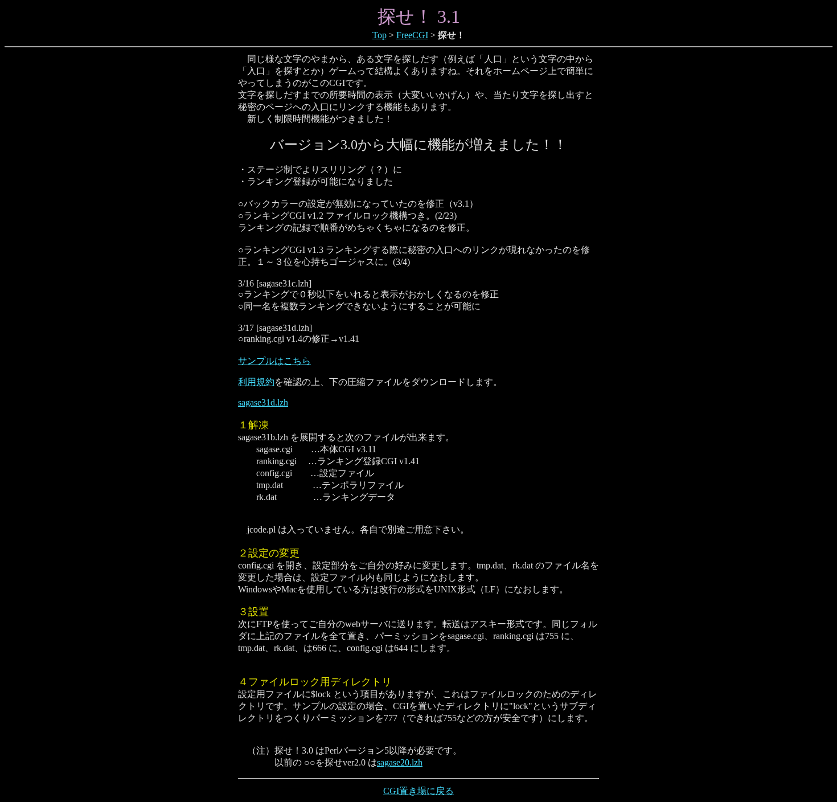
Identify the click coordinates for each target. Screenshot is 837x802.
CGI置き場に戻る (418, 791)
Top (379, 35)
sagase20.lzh (399, 762)
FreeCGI (412, 35)
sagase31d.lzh (263, 402)
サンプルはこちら (274, 361)
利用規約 (256, 382)
